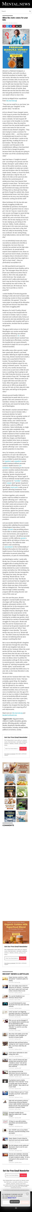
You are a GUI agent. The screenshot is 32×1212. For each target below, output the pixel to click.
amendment (9, 547)
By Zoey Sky (17, 982)
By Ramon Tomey (18, 1097)
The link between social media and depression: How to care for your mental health (18, 1147)
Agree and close (15, 1201)
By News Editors (18, 1049)
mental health (23, 727)
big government (18, 719)
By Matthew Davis (19, 1126)
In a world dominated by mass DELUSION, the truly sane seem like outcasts (19, 1004)
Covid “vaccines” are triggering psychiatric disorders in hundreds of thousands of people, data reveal (19, 1013)
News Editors (14, 23)
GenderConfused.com (9, 715)
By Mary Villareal (18, 992)
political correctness (9, 730)
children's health (8, 721)
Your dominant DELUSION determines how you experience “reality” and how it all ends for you (19, 1073)
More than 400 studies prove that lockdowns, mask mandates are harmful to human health (18, 1035)
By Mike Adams (18, 1008)
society (19, 730)
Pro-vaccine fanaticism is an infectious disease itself (16, 997)
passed (10, 529)
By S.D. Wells (17, 999)
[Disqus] (16, 850)
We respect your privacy (23, 1185)
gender (24, 721)
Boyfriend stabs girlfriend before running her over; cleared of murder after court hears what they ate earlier (19, 1045)
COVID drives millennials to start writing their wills (18, 1053)
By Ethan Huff (18, 1016)
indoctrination (7, 727)
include (9, 483)
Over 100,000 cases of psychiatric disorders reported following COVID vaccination (19, 1131)
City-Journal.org (11, 101)
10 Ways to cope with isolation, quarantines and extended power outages (18, 1122)
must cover (14, 487)
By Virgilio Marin (18, 1150)
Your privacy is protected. (9, 753)
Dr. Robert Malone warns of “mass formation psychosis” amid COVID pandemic (18, 1093)
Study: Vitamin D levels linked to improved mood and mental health (18, 1139)
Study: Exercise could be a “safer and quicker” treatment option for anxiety (18, 978)
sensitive (17, 481)
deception (17, 721)
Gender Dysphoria (8, 725)
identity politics (20, 725)
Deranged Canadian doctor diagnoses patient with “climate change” (17, 1114)
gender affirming (8, 723)
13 (18, 336)
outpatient (17, 461)
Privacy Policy (12, 1198)
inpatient (8, 461)
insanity (15, 727)
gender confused (20, 723)
